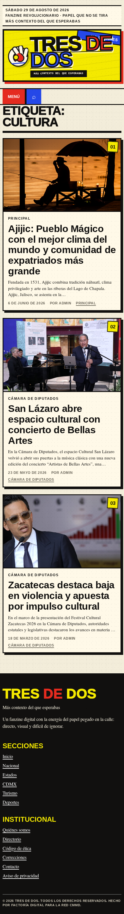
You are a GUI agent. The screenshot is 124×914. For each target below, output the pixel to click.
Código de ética (17, 848)
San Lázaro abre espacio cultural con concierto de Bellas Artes (54, 424)
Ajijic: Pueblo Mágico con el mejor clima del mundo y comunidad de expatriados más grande (62, 249)
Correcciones (15, 857)
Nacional (11, 765)
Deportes (11, 802)
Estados (10, 775)
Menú (14, 96)
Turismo (10, 793)
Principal (86, 303)
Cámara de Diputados (31, 480)
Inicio (8, 756)
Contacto (11, 866)
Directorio (12, 839)
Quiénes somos (16, 830)
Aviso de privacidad (21, 875)
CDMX (10, 784)
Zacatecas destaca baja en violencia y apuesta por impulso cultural (61, 595)
